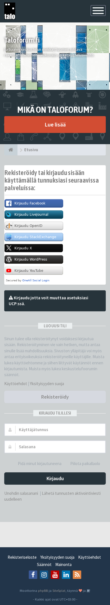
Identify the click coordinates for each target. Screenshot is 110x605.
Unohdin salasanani (21, 493)
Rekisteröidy (55, 397)
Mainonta (63, 564)
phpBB (43, 590)
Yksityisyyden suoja (47, 383)
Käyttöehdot (15, 383)
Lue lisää (55, 124)
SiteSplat (58, 590)
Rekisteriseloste (22, 557)
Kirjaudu (55, 478)
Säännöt (44, 564)
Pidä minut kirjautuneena (39, 463)
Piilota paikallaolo (85, 463)
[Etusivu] (10, 149)
